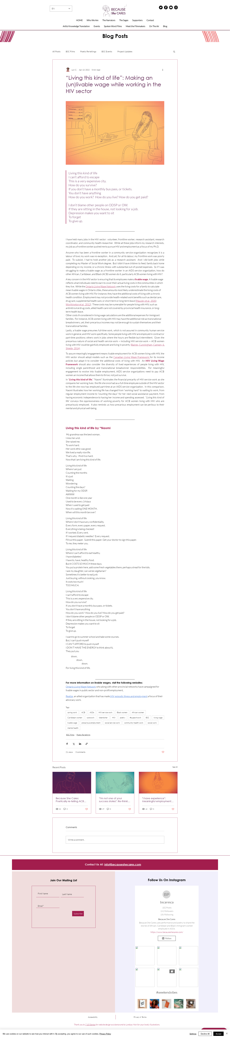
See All (175, 767)
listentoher (103, 717)
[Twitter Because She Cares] (161, 7)
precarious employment (91, 723)
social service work (112, 723)
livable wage (72, 723)
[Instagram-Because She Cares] (176, 7)
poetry (122, 717)
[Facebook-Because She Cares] (166, 7)
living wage (158, 717)
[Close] (226, 1034)
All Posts (56, 51)
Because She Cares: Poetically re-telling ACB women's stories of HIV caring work (70, 800)
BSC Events (107, 51)
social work (152, 723)
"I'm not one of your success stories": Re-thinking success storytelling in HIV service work (115, 800)
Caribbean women (74, 717)
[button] (174, 51)
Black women (122, 712)
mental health (72, 728)
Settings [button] (193, 1033)
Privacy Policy (105, 1033)
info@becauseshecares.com (122, 864)
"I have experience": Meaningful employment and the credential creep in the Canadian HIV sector (158, 800)
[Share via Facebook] (67, 744)
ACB (83, 712)
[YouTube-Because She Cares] (171, 7)
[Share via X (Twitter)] (73, 744)
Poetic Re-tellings (88, 51)
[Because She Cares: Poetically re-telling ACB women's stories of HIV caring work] (72, 782)
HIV (113, 717)
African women (138, 712)
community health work (133, 723)
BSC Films (70, 51)
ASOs (92, 712)
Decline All (205, 1033)
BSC (147, 717)
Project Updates (124, 51)
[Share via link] (86, 744)
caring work (72, 712)
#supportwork (135, 717)
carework (90, 717)
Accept (218, 1033)
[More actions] (162, 69)
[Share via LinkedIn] (80, 744)
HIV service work (105, 712)
